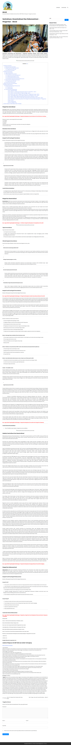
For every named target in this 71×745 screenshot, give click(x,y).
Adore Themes (44, 743)
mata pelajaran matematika (39, 684)
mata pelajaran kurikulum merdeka (28, 684)
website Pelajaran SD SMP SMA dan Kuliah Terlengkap (12, 103)
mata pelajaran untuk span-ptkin (27, 689)
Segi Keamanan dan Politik (10, 69)
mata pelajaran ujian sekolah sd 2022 (13, 689)
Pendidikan (63, 7)
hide (27, 63)
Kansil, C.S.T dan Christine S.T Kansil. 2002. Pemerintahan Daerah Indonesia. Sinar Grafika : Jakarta (25, 97)
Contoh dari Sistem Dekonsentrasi (10, 89)
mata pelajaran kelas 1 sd (8, 684)
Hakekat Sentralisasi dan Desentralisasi (10, 83)
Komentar (4, 706)
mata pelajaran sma (33, 687)
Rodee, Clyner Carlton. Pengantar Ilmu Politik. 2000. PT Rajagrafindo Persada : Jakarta (23, 94)
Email (27, 720)
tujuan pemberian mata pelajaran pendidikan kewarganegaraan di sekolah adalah (30, 693)
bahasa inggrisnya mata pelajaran (33, 677)
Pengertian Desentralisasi (7, 71)
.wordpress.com (12, 102)
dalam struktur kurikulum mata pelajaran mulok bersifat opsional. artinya (26, 678)
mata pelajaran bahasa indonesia (36, 680)
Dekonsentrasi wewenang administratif (12, 75)
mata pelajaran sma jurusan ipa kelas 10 (11, 688)
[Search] (68, 7)
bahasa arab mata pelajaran (10, 677)
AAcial (4, 12)
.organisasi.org (12, 101)
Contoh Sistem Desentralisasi (9, 82)
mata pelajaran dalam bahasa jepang (9, 683)
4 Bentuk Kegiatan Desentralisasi (10, 73)
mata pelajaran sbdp (42, 685)
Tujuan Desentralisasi (8, 72)
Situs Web (4, 725)
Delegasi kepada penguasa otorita (12, 76)
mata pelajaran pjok (11, 685)
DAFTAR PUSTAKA (12, 90)
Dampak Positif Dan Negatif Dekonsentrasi (12, 85)
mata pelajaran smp (41, 688)
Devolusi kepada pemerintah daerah (12, 77)
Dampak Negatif (9, 88)
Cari (50, 18)
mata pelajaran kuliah (17, 684)
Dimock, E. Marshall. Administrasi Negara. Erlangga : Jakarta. (19, 92)
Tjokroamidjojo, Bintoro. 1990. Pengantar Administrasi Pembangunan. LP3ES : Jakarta (23, 95)
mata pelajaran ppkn (35, 685)
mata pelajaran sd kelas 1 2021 (24, 687)
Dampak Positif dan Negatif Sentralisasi (11, 67)
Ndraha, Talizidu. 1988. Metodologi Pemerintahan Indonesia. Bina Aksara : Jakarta (23, 96)
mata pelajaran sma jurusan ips (24, 688)
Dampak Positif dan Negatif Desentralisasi (12, 79)
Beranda (58, 7)
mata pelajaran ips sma (34, 683)
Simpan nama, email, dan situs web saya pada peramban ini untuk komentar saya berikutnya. (20, 730)
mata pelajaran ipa (19, 683)
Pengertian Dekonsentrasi (8, 84)
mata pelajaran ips (26, 683)
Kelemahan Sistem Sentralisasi (10, 66)
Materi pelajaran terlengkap (7, 645)
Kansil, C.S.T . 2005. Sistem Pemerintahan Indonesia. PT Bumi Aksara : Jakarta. (22, 91)
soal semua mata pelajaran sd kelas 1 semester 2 (31, 692)
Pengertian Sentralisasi (7, 65)
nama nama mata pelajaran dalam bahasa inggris (31, 690)
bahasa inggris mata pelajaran (21, 677)
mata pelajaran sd (5, 687)
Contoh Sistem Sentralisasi (9, 70)
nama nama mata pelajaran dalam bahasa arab (13, 690)
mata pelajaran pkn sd (27, 685)
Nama (3, 720)
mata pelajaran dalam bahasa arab (27, 682)
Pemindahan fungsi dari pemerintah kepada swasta (14, 78)
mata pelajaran (16, 680)
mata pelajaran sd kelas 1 (13, 687)
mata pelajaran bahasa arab (25, 680)
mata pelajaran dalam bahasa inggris (40, 682)
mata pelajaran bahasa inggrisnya (14, 682)
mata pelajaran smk (33, 688)
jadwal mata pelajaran (9, 680)
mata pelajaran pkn (18, 685)
